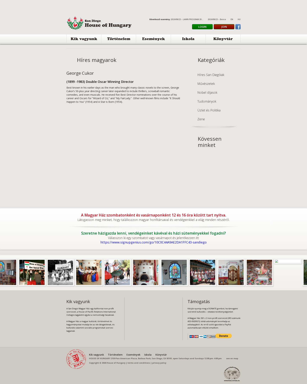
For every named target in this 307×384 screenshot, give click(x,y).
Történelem (118, 39)
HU (239, 19)
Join (224, 26)
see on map (232, 358)
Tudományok (206, 101)
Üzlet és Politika (208, 110)
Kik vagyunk (84, 39)
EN (232, 19)
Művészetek (206, 83)
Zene (201, 119)
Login (202, 26)
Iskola (188, 39)
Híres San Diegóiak (210, 74)
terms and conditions (139, 362)
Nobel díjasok (207, 92)
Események (153, 39)
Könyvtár (223, 39)
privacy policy (159, 362)
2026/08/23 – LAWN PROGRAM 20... (187, 19)
